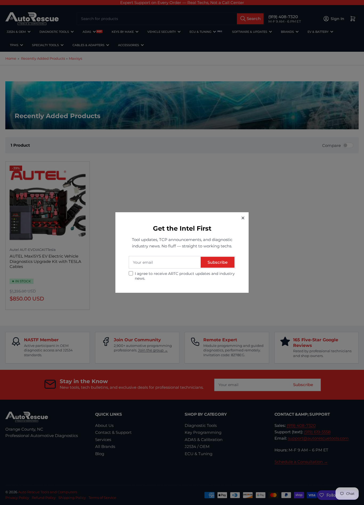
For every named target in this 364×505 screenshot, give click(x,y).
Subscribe (218, 262)
